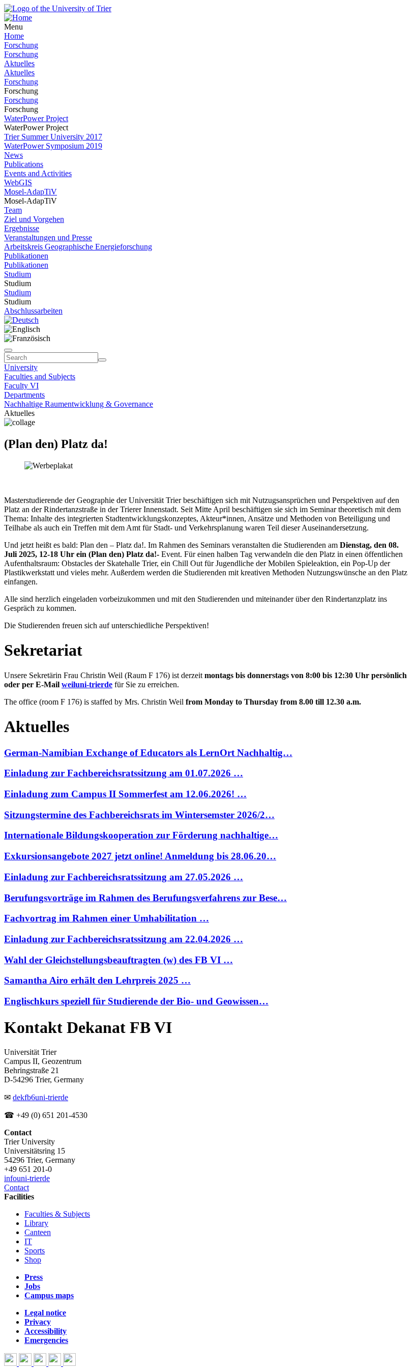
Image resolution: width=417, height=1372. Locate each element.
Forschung (21, 45)
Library (36, 1223)
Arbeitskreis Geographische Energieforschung (78, 246)
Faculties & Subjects (57, 1214)
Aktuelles (19, 63)
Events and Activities (38, 173)
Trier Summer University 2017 (53, 136)
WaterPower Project (36, 118)
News (13, 155)
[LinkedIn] (69, 1363)
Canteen (37, 1232)
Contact (16, 1187)
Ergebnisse (21, 228)
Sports (34, 1250)
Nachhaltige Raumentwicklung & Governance (78, 404)
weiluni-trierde (87, 684)
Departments (24, 394)
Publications (23, 164)
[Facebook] (11, 1363)
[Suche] (8, 350)
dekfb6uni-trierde (40, 1097)
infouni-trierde (27, 1178)
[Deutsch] (21, 320)
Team (13, 210)
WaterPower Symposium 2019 (53, 146)
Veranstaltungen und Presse (48, 237)
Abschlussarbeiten (33, 310)
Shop (32, 1259)
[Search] (102, 359)
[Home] (18, 17)
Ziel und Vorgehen (34, 219)
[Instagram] (55, 1363)
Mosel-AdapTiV (30, 191)
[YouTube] (41, 1363)
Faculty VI (21, 385)
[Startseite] (57, 8)
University (21, 367)
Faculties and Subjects (39, 376)
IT (28, 1241)
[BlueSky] (26, 1363)
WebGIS (18, 182)
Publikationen (26, 255)
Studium (17, 274)
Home (14, 36)
